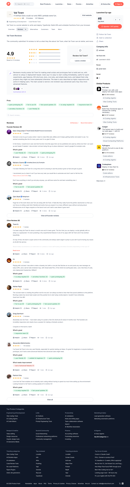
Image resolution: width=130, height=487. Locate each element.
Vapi (37, 466)
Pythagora (106, 145)
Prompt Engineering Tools (44, 421)
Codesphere (106, 164)
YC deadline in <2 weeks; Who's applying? (108, 460)
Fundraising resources (72, 436)
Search (67, 424)
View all (50, 400)
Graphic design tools (13, 439)
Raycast (38, 473)
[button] (60, 29)
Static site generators (13, 473)
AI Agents (97, 430)
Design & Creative (12, 430)
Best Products (45, 4)
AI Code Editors (11, 421)
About (40, 483)
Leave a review (80, 61)
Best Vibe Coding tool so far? (104, 469)
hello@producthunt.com (106, 483)
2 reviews (26, 199)
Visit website (87, 15)
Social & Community (42, 430)
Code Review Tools (35, 21)
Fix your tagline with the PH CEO (105, 476)
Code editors (108, 156)
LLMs (37, 413)
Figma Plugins (11, 469)
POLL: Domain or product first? (104, 457)
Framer (67, 466)
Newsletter (28, 483)
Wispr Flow (68, 463)
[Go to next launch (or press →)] (120, 20)
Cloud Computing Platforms (113, 141)
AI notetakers (69, 416)
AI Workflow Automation (72, 427)
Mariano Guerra (18, 162)
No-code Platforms (12, 466)
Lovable (38, 454)
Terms (50, 483)
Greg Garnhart (18, 314)
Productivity (69, 413)
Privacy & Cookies (59, 483)
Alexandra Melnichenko (21, 343)
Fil (14, 259)
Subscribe (106, 4)
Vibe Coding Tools (110, 102)
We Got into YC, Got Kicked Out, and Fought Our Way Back (109, 464)
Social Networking (41, 433)
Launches (59, 4)
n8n (37, 457)
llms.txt (87, 483)
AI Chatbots (39, 416)
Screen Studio (69, 457)
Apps (35, 483)
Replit (67, 469)
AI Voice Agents (99, 433)
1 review (26, 133)
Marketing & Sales (100, 413)
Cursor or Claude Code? (102, 454)
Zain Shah (16, 197)
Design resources (12, 436)
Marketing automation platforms (104, 418)
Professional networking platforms (46, 436)
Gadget (105, 127)
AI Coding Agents (109, 98)
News (69, 4)
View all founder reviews (50, 216)
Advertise (89, 4)
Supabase (39, 476)
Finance (67, 430)
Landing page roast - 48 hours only (106, 473)
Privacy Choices (71, 483)
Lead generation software (102, 416)
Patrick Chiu (17, 375)
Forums (78, 4)
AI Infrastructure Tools (111, 177)
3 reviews (26, 316)
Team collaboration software (74, 421)
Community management (44, 439)
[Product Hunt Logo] (8, 4)
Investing (68, 439)
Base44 (105, 106)
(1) (18, 191)
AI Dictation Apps (12, 457)
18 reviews (26, 346)
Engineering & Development (17, 21)
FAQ (45, 483)
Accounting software (71, 433)
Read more (16, 250)
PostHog (38, 463)
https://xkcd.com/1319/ (20, 175)
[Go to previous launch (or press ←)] (116, 20)
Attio (37, 460)
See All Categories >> (101, 437)
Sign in (119, 4)
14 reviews (29, 18)
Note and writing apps (72, 418)
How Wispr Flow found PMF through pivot (108, 466)
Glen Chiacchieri (19, 131)
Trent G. (16, 224)
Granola (38, 469)
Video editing (11, 433)
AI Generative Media (13, 442)
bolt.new (105, 87)
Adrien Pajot (17, 286)
